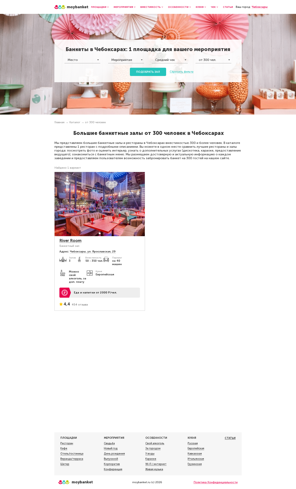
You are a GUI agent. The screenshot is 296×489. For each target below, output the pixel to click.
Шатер (64, 463)
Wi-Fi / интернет (156, 463)
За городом (152, 448)
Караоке (150, 458)
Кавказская (195, 453)
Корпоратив (112, 463)
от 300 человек (95, 122)
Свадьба (109, 443)
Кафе (63, 448)
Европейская (196, 448)
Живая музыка (154, 469)
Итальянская (196, 458)
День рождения (114, 453)
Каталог (74, 122)
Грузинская (195, 463)
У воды (149, 453)
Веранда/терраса (71, 458)
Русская (193, 443)
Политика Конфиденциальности (216, 482)
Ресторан (66, 443)
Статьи (228, 7)
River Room (70, 240)
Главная (59, 122)
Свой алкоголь (154, 443)
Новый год (111, 448)
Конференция (113, 469)
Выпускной (111, 458)
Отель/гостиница (71, 453)
